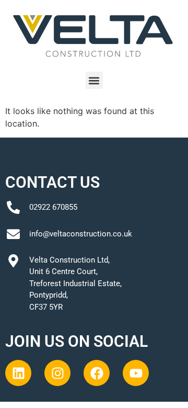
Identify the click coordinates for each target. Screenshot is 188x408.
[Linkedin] (18, 373)
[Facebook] (97, 373)
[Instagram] (57, 373)
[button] (94, 80)
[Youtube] (136, 373)
